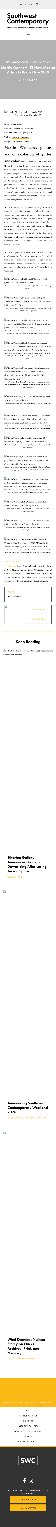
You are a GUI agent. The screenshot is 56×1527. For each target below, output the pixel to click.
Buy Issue (39, 609)
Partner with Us (28, 1416)
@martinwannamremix (23, 141)
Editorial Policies (28, 1426)
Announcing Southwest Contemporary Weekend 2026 (27, 1108)
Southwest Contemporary (28, 20)
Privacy (28, 1437)
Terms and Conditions (28, 1442)
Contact (28, 1421)
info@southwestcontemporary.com (28, 1490)
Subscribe (38, 618)
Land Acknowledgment (28, 1432)
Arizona (11, 877)
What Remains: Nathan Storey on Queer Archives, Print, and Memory (26, 1346)
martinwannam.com (20, 137)
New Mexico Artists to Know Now (28, 61)
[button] (36, 4)
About (28, 1411)
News (19, 877)
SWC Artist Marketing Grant (21, 1359)
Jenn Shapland (12, 561)
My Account (28, 1507)
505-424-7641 (28, 1493)
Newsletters (28, 1499)
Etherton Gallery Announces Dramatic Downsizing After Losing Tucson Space (27, 864)
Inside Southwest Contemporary (23, 1118)
